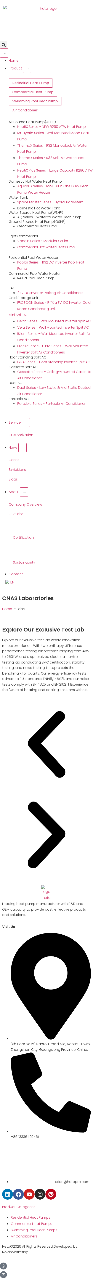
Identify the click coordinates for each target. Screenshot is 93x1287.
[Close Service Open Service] (26, 422)
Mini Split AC (18, 314)
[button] (3, 44)
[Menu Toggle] (4, 53)
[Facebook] (18, 1194)
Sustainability (24, 562)
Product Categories (18, 1206)
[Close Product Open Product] (27, 68)
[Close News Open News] (22, 447)
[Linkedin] (7, 1194)
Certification (23, 537)
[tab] (31, 83)
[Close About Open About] (24, 491)
